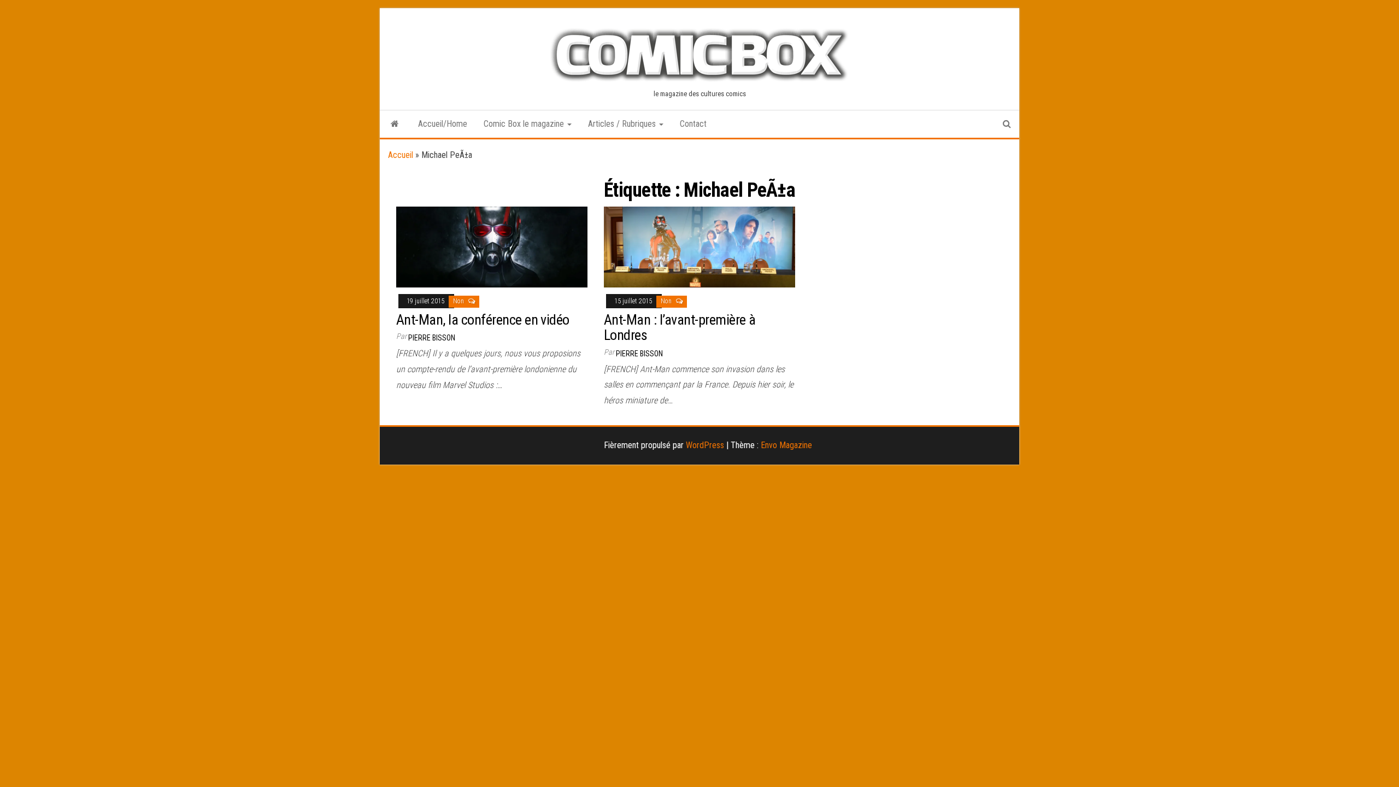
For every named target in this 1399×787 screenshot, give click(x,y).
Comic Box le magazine (525, 124)
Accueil (400, 155)
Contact (693, 124)
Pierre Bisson (431, 337)
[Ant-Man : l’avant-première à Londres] (699, 246)
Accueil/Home (442, 124)
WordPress (705, 445)
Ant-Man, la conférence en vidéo (482, 320)
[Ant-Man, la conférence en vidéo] (491, 246)
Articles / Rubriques (623, 124)
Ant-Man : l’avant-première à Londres (679, 328)
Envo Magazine (786, 445)
